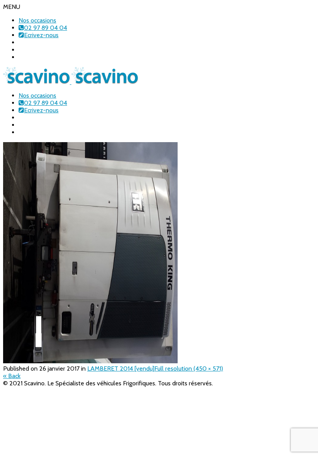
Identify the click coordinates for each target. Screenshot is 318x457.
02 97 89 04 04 (45, 27)
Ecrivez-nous (41, 35)
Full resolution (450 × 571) (188, 368)
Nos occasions (37, 20)
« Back (12, 376)
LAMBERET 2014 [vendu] (120, 368)
